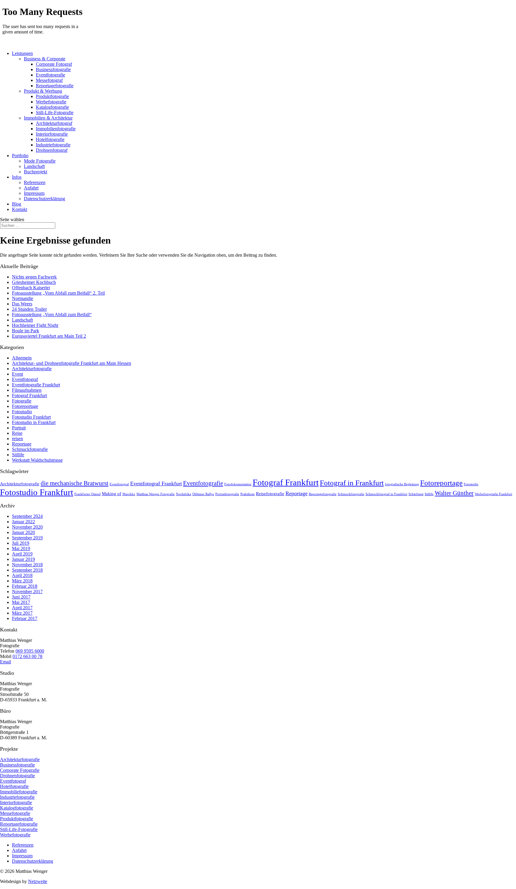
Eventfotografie (50, 74)
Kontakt (19, 209)
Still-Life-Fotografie (54, 112)
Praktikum (247, 494)
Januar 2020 (23, 532)
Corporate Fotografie (19, 770)
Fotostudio (22, 411)
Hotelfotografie (50, 139)
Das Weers (22, 303)
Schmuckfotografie (30, 449)
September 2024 (27, 516)
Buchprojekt (35, 171)
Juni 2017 (21, 596)
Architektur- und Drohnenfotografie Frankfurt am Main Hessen (71, 363)
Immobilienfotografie (56, 128)
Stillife (18, 454)
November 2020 (27, 527)
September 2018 (27, 570)
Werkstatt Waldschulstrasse (37, 460)
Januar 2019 (23, 559)
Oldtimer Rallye (203, 494)
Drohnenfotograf (51, 150)
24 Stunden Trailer (29, 309)
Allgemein (22, 357)
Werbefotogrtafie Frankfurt (493, 494)
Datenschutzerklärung (44, 198)
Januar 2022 (23, 521)
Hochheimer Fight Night (35, 325)
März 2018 (22, 580)
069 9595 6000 (30, 651)
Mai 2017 (21, 602)
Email (5, 661)
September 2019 (27, 537)
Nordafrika (183, 494)
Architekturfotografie (32, 368)
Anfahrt (31, 187)
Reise (17, 433)
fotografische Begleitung (402, 484)
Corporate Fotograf (54, 64)
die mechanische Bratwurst (74, 483)
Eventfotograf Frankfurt (156, 483)
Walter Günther (454, 493)
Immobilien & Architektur (48, 117)
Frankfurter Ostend (87, 494)
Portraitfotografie (227, 494)
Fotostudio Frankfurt (31, 417)
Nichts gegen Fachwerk (34, 276)
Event (17, 374)
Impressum (34, 193)
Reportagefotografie (54, 85)
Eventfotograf (25, 379)
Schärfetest (415, 494)
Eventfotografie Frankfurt (36, 384)
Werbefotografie (51, 101)
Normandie (22, 298)
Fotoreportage (25, 406)
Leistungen (22, 53)
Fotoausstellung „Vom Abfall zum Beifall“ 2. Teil (58, 293)
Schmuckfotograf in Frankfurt (386, 494)
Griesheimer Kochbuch (34, 282)
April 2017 (22, 607)
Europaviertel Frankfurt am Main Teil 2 (49, 336)
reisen (17, 438)
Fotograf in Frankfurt (352, 483)
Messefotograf (49, 80)
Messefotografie (15, 813)
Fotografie (21, 400)
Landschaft (34, 166)
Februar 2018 (24, 586)
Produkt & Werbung (43, 91)
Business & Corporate (44, 58)
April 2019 (22, 553)
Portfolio (20, 155)
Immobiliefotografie (18, 791)
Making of (111, 493)
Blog (16, 203)
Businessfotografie (53, 69)
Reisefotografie (270, 493)
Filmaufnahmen (27, 390)
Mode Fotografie (40, 160)
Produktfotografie (52, 96)
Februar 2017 (24, 618)
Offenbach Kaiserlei (31, 287)
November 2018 (27, 564)
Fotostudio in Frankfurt (34, 422)
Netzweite (37, 881)
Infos (17, 177)
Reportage (21, 443)
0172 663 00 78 (27, 656)
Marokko (128, 494)
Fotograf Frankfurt (29, 395)
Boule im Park (25, 330)
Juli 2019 (20, 543)
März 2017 (22, 613)
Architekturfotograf (54, 123)
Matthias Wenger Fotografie (155, 494)
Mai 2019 (21, 548)
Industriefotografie (53, 144)
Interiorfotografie (52, 134)
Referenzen (34, 182)
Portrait (19, 427)
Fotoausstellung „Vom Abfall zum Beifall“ (52, 314)
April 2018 (22, 575)
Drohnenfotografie (17, 775)
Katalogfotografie (52, 107)
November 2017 (27, 591)
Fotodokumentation (237, 484)
